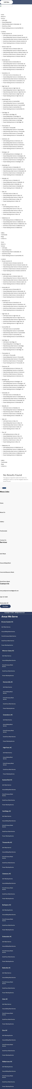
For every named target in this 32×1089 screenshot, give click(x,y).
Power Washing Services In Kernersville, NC (13, 69)
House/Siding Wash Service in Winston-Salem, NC (15, 50)
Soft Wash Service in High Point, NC (11, 88)
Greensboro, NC (6, 73)
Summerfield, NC (6, 99)
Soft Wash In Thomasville (9, 127)
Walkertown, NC (6, 218)
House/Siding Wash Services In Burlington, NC (14, 156)
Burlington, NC (5, 152)
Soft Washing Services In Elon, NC (11, 206)
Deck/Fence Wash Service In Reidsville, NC (13, 186)
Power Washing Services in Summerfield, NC (12, 28)
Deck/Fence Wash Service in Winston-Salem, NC (14, 54)
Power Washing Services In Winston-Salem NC (14, 56)
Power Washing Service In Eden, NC (11, 201)
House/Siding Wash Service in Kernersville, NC (14, 63)
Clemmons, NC (5, 139)
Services (3, 18)
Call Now (6, 2)
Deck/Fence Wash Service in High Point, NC (13, 94)
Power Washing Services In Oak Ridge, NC (13, 122)
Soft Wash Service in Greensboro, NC (12, 75)
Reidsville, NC (5, 178)
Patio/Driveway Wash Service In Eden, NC (13, 197)
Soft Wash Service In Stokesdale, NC (12, 167)
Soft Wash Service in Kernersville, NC (12, 61)
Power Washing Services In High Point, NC (13, 95)
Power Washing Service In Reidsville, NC (12, 188)
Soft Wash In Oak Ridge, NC (10, 114)
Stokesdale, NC (5, 165)
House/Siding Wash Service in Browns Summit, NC (15, 37)
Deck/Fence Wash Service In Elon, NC (12, 212)
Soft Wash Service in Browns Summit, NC (13, 35)
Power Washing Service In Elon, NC (11, 214)
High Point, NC (5, 86)
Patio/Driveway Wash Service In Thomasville (13, 131)
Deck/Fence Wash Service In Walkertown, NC (14, 225)
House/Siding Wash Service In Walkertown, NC (14, 221)
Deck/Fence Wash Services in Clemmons (13, 146)
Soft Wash (4, 20)
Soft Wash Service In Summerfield (11, 101)
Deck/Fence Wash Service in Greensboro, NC (14, 80)
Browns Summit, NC (7, 33)
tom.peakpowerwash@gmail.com (9, 590)
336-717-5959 (4, 597)
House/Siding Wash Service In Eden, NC (12, 195)
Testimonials (4, 234)
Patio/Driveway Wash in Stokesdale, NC (11, 24)
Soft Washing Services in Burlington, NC (12, 154)
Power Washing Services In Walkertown (12, 227)
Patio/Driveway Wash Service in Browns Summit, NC (15, 39)
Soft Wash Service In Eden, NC (10, 193)
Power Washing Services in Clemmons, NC (13, 148)
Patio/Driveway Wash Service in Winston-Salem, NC (15, 52)
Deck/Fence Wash (6, 26)
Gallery (2, 233)
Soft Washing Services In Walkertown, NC (13, 220)
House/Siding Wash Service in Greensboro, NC (14, 77)
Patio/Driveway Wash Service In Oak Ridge (13, 118)
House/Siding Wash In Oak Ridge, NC (12, 116)
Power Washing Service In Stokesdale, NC (13, 175)
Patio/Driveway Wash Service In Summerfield (14, 105)
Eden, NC (4, 191)
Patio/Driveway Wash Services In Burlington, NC (14, 158)
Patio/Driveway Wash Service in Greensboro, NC (14, 78)
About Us (3, 16)
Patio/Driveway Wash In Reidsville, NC (12, 184)
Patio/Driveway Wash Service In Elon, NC (13, 210)
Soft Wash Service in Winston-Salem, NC (13, 48)
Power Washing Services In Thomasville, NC (13, 135)
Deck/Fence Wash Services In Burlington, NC (14, 159)
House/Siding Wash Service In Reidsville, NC (13, 182)
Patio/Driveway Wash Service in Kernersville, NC (14, 65)
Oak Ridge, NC (5, 112)
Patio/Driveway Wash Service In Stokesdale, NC (14, 171)
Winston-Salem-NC (6, 46)
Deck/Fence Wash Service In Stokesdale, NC (13, 173)
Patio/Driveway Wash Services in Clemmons (13, 144)
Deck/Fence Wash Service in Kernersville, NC (14, 67)
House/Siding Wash (6, 22)
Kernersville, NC (6, 60)
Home (2, 14)
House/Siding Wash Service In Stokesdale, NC (14, 169)
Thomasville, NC (6, 125)
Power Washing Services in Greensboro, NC (13, 82)
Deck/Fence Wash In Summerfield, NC (12, 107)
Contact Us (3, 238)
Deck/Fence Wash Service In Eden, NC (12, 199)
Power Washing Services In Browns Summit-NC (14, 43)
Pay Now (5, 606)
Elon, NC (4, 204)
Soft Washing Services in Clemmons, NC (12, 141)
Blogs (2, 236)
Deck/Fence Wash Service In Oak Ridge (12, 120)
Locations (3, 31)
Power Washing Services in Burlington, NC (13, 161)
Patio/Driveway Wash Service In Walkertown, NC (14, 223)
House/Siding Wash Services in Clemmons (13, 142)
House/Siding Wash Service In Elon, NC (12, 208)
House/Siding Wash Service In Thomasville (13, 129)
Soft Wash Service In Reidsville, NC (11, 180)
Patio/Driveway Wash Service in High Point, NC (14, 92)
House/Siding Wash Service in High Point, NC (14, 90)
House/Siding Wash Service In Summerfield (13, 103)
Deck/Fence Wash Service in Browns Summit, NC (15, 41)
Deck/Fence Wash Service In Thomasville (13, 133)
